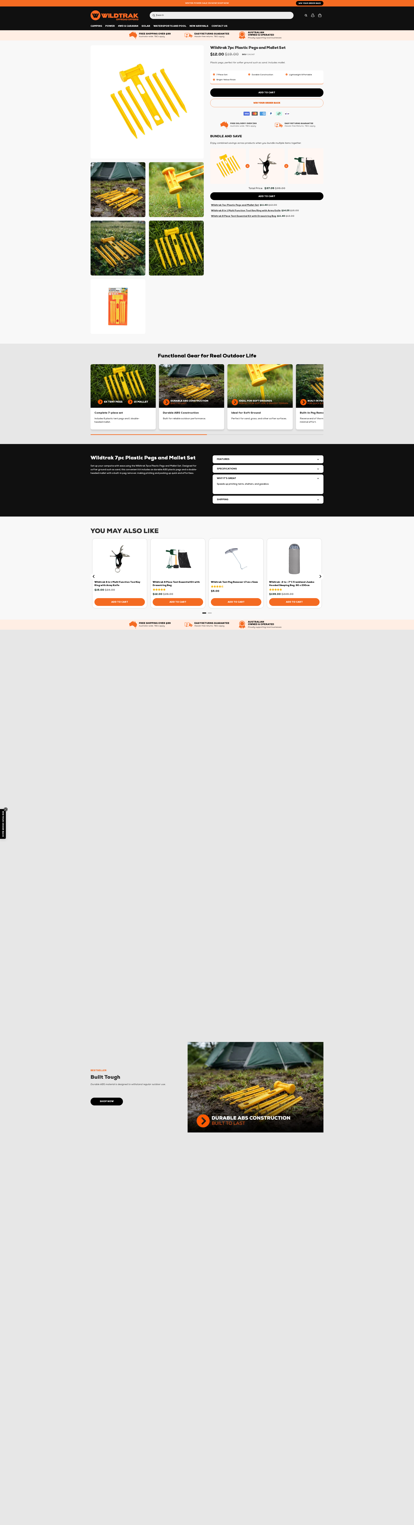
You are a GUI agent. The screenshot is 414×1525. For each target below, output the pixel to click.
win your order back (310, 3)
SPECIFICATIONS (227, 469)
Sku (244, 55)
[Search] (306, 15)
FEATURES (223, 459)
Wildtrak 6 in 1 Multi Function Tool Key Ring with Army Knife (246, 210)
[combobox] (218, 15)
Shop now (107, 1101)
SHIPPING (222, 499)
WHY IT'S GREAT (226, 478)
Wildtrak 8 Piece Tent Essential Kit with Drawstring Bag (243, 216)
